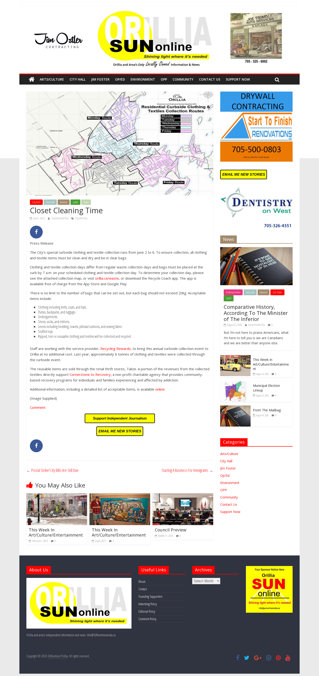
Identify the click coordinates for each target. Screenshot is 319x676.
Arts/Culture (52, 79)
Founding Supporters (150, 596)
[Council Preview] (182, 496)
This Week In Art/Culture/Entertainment (56, 532)
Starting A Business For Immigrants (187, 470)
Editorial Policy (146, 611)
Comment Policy (147, 619)
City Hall (77, 79)
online (160, 389)
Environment (143, 79)
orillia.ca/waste (107, 278)
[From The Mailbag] (235, 408)
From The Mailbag (267, 410)
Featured (50, 202)
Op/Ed (120, 79)
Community (183, 79)
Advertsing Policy (147, 604)
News (86, 202)
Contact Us (209, 79)
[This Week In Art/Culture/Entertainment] (56, 496)
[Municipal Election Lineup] (235, 383)
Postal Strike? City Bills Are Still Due (52, 470)
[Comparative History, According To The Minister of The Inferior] (256, 249)
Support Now (238, 79)
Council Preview (170, 530)
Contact (142, 589)
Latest (75, 202)
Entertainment (233, 292)
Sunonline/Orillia (60, 218)
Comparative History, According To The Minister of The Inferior (256, 313)
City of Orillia (81, 218)
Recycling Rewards (115, 348)
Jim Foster (100, 79)
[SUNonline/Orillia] (31, 79)
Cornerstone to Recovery (90, 374)
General (63, 202)
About (141, 581)
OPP (164, 79)
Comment (38, 407)
